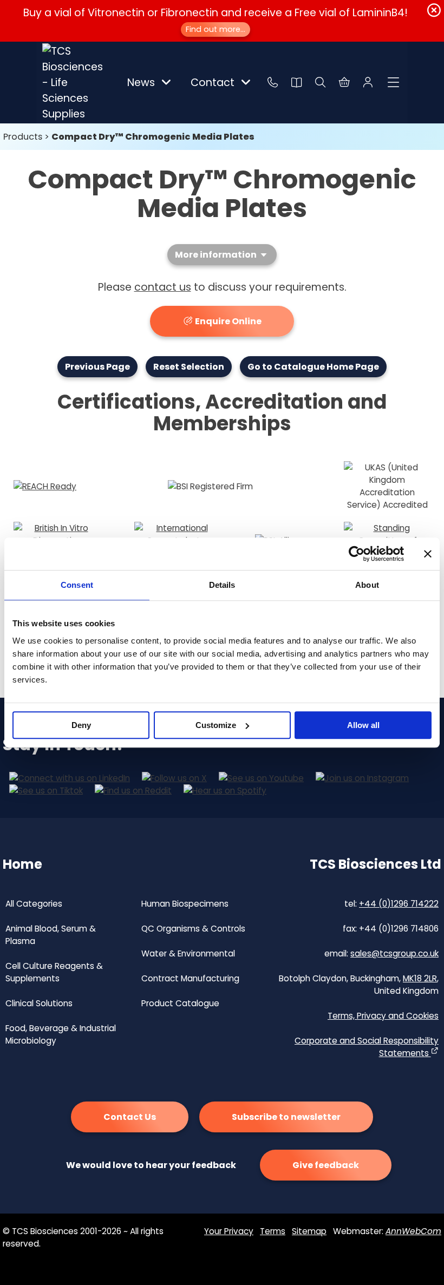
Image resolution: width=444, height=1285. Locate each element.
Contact (212, 82)
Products (22, 136)
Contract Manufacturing (190, 978)
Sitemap (309, 1231)
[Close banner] (428, 554)
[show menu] (393, 82)
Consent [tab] (77, 584)
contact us (162, 287)
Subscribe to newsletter (286, 1117)
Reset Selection (188, 366)
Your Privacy (228, 1231)
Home (22, 864)
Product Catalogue (180, 1003)
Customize (215, 725)
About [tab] (367, 584)
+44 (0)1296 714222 (399, 903)
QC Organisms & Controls (193, 928)
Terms (272, 1231)
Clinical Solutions (39, 1003)
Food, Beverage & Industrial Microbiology (60, 1034)
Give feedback (325, 1165)
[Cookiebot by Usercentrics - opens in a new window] (356, 554)
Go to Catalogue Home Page (313, 366)
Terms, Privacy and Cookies (383, 1015)
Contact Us (129, 1117)
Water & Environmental (188, 953)
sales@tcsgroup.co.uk (394, 953)
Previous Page (97, 366)
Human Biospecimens (184, 903)
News (141, 82)
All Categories (33, 903)
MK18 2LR (420, 978)
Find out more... (215, 29)
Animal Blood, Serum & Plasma (50, 935)
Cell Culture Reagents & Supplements (54, 972)
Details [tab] (222, 584)
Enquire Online (227, 321)
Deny (81, 725)
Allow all (363, 725)
